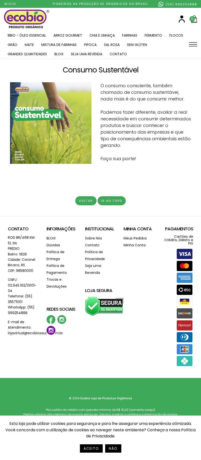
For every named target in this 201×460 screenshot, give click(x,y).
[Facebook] (51, 323)
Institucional (99, 229)
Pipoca (90, 44)
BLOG (58, 54)
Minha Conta (138, 229)
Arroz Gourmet (67, 35)
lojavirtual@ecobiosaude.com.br (35, 333)
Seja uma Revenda (86, 54)
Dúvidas (53, 245)
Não (113, 448)
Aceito (91, 448)
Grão (12, 44)
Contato (118, 54)
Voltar (86, 201)
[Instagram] (61, 323)
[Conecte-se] (182, 21)
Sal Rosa (112, 44)
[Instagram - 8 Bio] (51, 334)
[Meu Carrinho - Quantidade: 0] (194, 22)
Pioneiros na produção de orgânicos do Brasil (100, 4)
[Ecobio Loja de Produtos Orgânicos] (26, 29)
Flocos (176, 35)
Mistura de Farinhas (59, 44)
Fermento (153, 35)
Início (10, 4)
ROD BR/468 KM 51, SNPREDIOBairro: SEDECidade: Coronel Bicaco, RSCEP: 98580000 (21, 254)
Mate (29, 44)
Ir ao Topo (111, 201)
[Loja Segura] (104, 315)
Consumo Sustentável (100, 70)
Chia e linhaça (102, 35)
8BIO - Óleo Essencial (27, 35)
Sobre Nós (93, 238)
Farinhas (129, 35)
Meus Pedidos (135, 238)
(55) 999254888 (180, 4)
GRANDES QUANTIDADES (27, 54)
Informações (61, 229)
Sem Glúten (137, 44)
